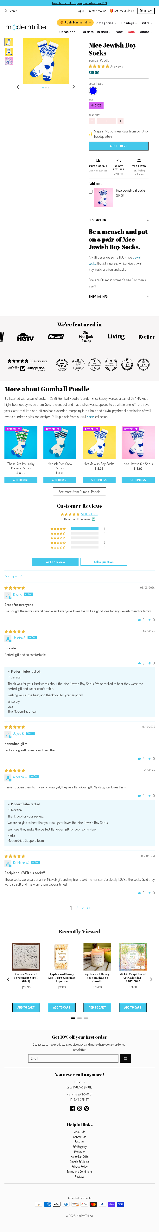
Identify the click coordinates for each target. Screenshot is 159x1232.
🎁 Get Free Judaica (122, 11)
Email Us (79, 1082)
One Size (96, 105)
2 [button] (77, 908)
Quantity (94, 115)
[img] (14, 588)
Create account (97, 11)
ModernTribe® (85, 1216)
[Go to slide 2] (46, 87)
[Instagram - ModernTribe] (79, 1108)
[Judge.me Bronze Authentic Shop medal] (111, 364)
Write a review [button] (55, 562)
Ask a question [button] (104, 562)
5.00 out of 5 (89, 514)
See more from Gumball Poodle (79, 492)
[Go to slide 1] (43, 88)
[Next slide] (73, 87)
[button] (45, 61)
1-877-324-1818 (83, 1087)
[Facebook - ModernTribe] (72, 1108)
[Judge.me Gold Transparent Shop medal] (94, 364)
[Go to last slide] (18, 87)
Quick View (103, 206)
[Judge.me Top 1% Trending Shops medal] (143, 364)
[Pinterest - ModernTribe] (86, 1108)
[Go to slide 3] (48, 87)
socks (90, 416)
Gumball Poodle (99, 60)
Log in (80, 11)
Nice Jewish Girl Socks (130, 190)
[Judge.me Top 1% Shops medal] (127, 364)
